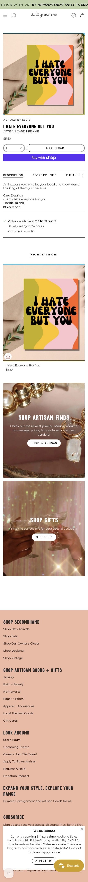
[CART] (82, 15)
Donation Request (16, 776)
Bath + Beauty (13, 684)
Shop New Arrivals (16, 629)
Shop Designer (14, 650)
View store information (22, 231)
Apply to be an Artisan (19, 761)
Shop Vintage (13, 658)
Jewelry (8, 677)
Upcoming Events (16, 747)
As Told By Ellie (16, 119)
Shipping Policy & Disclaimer (44, 870)
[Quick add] (8, 356)
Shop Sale (10, 636)
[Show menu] (5, 15)
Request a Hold (14, 769)
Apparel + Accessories (18, 706)
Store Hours (11, 740)
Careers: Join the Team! (20, 754)
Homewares (11, 691)
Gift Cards (10, 720)
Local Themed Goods (18, 713)
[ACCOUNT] (73, 15)
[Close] (82, 829)
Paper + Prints (13, 699)
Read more (12, 207)
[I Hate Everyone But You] (44, 313)
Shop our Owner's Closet (21, 643)
